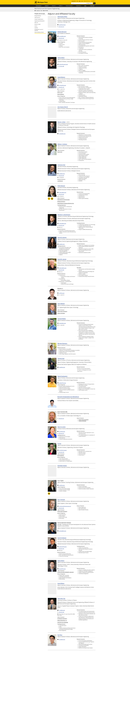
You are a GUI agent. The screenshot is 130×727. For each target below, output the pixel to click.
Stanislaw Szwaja (62, 465)
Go (94, 3)
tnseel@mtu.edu (62, 367)
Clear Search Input (85, 3)
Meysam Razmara (62, 343)
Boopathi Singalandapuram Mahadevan (68, 396)
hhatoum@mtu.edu (62, 192)
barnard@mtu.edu (62, 36)
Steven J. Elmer (61, 122)
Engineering (38, 10)
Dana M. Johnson (62, 237)
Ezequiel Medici (61, 318)
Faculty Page (59, 151)
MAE (41, 10)
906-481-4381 (61, 508)
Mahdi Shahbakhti (62, 376)
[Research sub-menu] (55, 6)
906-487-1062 (61, 548)
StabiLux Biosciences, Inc (62, 620)
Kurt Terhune (61, 499)
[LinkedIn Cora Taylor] (49, 493)
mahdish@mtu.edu (62, 383)
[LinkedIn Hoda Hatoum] (52, 198)
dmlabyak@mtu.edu (62, 268)
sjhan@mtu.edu (62, 173)
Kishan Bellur (61, 57)
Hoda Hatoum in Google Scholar (63, 199)
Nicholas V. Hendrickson (63, 214)
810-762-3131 (61, 26)
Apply (80, 1)
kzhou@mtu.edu (62, 639)
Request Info (74, 1)
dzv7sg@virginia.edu (63, 450)
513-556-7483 (61, 66)
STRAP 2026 (92, 5)
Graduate (46, 5)
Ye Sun (59, 443)
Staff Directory (37, 17)
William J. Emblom (62, 144)
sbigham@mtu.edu (62, 85)
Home (35, 10)
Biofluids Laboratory (61, 201)
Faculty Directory (38, 15)
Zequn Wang (60, 560)
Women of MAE (37, 24)
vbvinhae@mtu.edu (62, 530)
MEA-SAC (36, 22)
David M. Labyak (61, 259)
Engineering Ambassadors (40, 20)
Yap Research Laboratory (62, 618)
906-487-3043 (61, 38)
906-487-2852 (61, 194)
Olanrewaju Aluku (62, 16)
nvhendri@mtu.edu (62, 223)
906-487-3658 (61, 269)
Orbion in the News (61, 313)
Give (82, 1)
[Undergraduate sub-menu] (41, 6)
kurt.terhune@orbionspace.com (65, 506)
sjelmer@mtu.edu (62, 133)
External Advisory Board (39, 32)
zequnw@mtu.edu (62, 568)
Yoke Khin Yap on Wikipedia (62, 622)
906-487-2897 (61, 175)
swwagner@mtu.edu (63, 546)
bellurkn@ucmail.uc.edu (63, 64)
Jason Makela (61, 303)
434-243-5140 (61, 452)
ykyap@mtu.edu (62, 610)
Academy (36, 27)
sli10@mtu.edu (61, 293)
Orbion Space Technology (62, 311)
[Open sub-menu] (89, 1)
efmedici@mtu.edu (62, 323)
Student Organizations (39, 19)
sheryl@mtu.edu (62, 431)
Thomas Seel (60, 358)
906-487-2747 (61, 87)
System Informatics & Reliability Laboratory (65, 572)
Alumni (36, 26)
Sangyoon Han (61, 165)
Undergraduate (38, 5)
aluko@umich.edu (62, 24)
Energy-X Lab (59, 92)
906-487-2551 (61, 418)
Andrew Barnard (61, 31)
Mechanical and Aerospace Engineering (47, 8)
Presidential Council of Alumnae (39, 30)
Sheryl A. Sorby (61, 427)
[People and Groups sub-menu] (72, 6)
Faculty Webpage (60, 94)
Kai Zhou (59, 635)
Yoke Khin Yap (61, 598)
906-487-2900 (61, 612)
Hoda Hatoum (61, 185)
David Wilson (60, 583)
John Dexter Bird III (62, 107)
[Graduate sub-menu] (48, 6)
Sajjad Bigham (61, 77)
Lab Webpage (60, 180)
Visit (77, 1)
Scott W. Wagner (61, 538)
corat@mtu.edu (62, 485)
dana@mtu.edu (62, 244)
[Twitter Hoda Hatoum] (49, 198)
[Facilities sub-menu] (62, 6)
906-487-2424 (61, 225)
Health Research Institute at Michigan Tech (65, 203)
